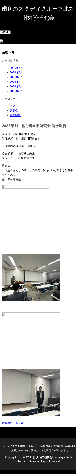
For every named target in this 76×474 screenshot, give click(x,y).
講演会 (14, 110)
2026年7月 (16, 67)
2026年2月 (16, 91)
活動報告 (58, 446)
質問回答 (15, 115)
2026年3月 (16, 86)
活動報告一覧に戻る (14, 422)
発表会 (35, 450)
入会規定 (46, 450)
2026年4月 (16, 81)
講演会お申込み (20, 450)
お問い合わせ (61, 450)
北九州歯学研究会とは (25, 446)
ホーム (6, 446)
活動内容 (45, 446)
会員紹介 (70, 446)
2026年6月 (16, 72)
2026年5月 (16, 77)
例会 (12, 105)
